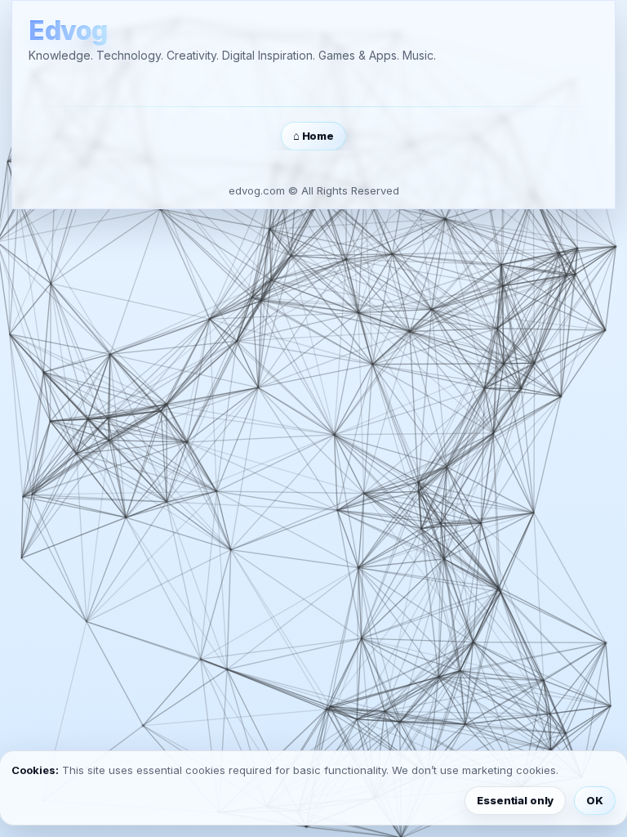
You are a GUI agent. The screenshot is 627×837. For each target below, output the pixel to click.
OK (594, 800)
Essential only (515, 800)
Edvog (68, 31)
